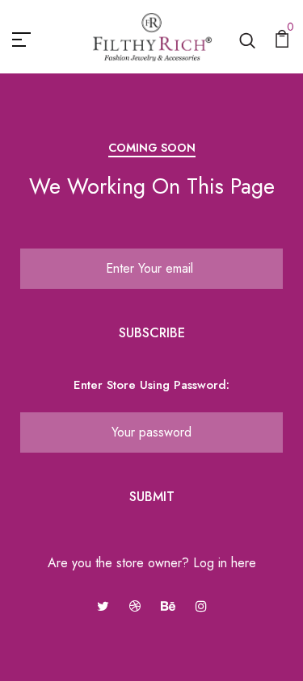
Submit (152, 496)
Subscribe (152, 333)
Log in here (224, 563)
